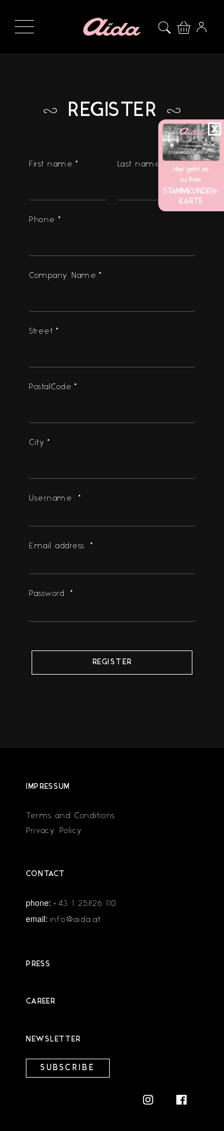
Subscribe (67, 1068)
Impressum (48, 787)
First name (55, 164)
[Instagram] (154, 1099)
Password (52, 593)
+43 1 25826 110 (85, 903)
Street (45, 331)
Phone (46, 219)
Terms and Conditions (70, 815)
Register (112, 662)
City (41, 442)
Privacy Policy (54, 830)
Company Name (67, 275)
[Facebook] (181, 1099)
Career (41, 1001)
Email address (62, 546)
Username (56, 498)
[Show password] (183, 612)
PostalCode (54, 387)
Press (38, 964)
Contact (45, 874)
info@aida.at (75, 919)
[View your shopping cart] (186, 26)
